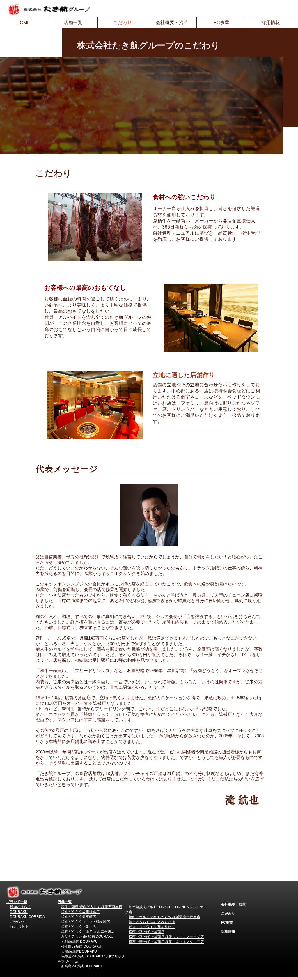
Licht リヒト (19, 927)
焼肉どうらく (20, 907)
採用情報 (228, 932)
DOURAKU (19, 912)
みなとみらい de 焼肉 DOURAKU (87, 936)
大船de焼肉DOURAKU (79, 951)
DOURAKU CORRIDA (27, 917)
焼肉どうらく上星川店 (78, 927)
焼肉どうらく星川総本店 (80, 912)
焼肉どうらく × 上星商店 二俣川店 (88, 932)
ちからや (17, 922)
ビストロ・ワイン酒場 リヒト (152, 927)
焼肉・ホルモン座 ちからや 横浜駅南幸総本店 (164, 917)
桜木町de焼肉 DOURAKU (81, 946)
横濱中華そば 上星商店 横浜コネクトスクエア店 (166, 942)
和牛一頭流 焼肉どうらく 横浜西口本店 (91, 907)
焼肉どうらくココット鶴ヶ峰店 (85, 922)
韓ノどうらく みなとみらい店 (152, 922)
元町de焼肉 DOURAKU (79, 941)
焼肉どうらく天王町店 (78, 917)
